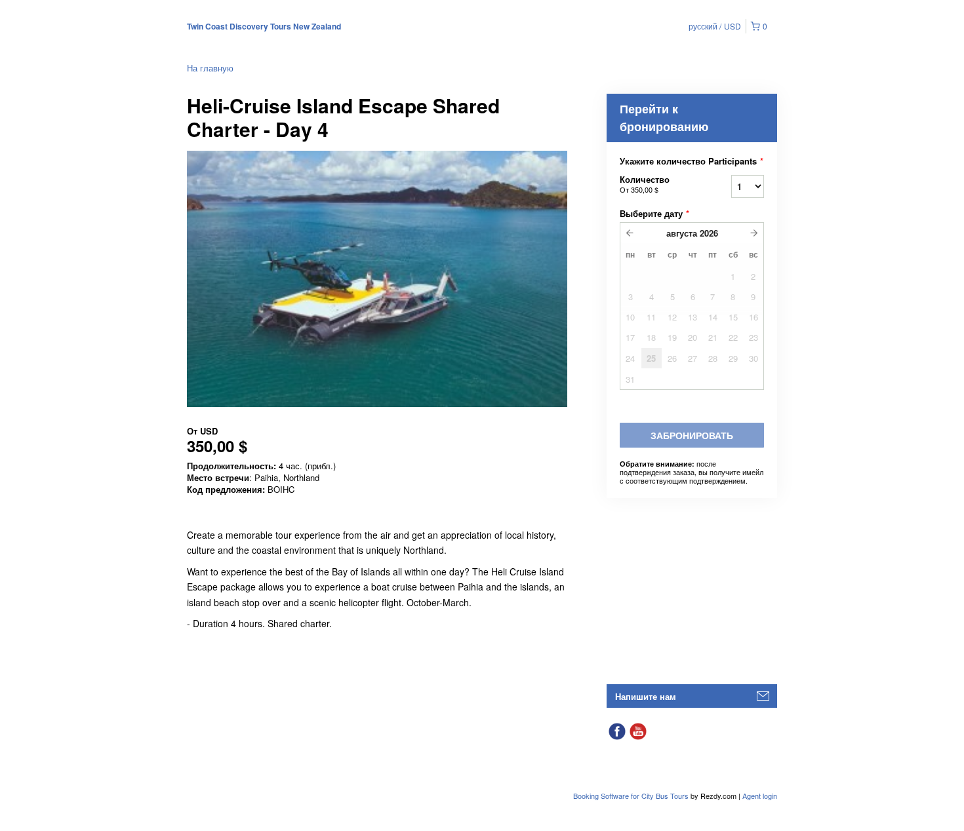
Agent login (759, 795)
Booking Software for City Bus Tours (632, 795)
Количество (645, 184)
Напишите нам (645, 696)
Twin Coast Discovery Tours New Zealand (264, 26)
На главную (210, 68)
